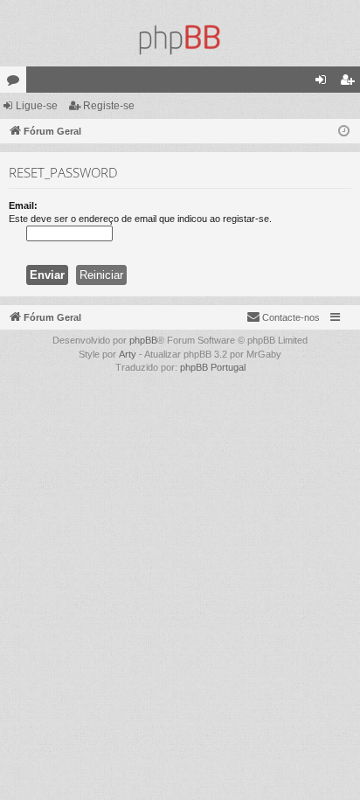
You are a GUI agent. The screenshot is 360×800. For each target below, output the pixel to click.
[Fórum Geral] (180, 39)
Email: (23, 205)
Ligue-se (37, 106)
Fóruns (16, 83)
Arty (127, 354)
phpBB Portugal (213, 367)
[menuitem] (283, 317)
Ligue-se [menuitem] (324, 83)
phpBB (143, 340)
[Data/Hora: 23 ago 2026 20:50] (344, 132)
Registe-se (109, 106)
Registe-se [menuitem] (350, 83)
